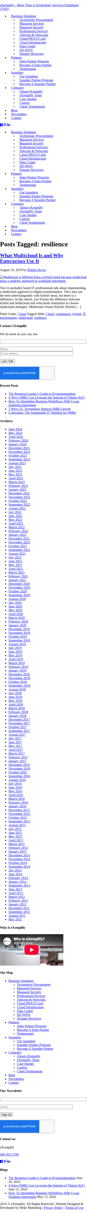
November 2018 (19, 678)
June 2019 (15, 651)
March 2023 (16, 482)
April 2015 (15, 840)
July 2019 (15, 648)
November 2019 (19, 633)
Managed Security (29, 992)
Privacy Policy (53, 1207)
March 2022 (16, 527)
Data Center (25, 1011)
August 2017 (17, 734)
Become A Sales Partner (33, 1030)
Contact (16, 234)
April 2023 (15, 478)
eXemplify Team (28, 1060)
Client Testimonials (32, 222)
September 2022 (19, 504)
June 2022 (15, 516)
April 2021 (15, 568)
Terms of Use (74, 1207)
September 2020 (19, 595)
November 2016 (19, 768)
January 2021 (17, 580)
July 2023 (15, 467)
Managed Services (29, 988)
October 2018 (17, 682)
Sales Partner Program (31, 1026)
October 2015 (17, 817)
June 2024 (15, 429)
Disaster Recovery (31, 170)
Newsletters (16, 1079)
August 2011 (17, 915)
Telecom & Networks (31, 999)
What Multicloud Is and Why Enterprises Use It (31, 258)
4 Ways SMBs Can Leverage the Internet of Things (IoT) (46, 397)
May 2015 (15, 836)
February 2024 (18, 440)
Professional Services (31, 996)
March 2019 (16, 663)
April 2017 (15, 749)
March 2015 (16, 844)
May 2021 (15, 565)
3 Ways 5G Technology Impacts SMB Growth (39, 409)
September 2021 (19, 550)
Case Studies (25, 1064)
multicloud (25, 317)
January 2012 (17, 904)
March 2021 (16, 572)
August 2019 (17, 644)
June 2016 (15, 787)
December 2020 (19, 584)
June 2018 (15, 697)
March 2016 (16, 798)
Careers (22, 1067)
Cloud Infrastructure (30, 1007)
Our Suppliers (26, 1041)
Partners (16, 173)
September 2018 (19, 685)
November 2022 (19, 497)
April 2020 (15, 614)
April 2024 (15, 436)
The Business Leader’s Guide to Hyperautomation (41, 394)
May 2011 (15, 919)
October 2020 (17, 591)
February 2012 (18, 900)
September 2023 (19, 459)
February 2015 (18, 848)
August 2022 (17, 508)
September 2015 (19, 821)
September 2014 (19, 866)
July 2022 (15, 512)
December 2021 (19, 538)
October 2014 (17, 863)
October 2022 (17, 501)
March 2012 (16, 897)
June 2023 (15, 470)
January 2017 (17, 761)
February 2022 (18, 531)
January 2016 (17, 806)
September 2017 (19, 731)
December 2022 (19, 493)
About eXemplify (28, 1056)
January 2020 (17, 625)
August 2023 (17, 463)
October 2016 (17, 772)
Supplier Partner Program (34, 1045)
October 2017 (17, 727)
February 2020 (18, 621)
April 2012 (15, 893)
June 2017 (15, 742)
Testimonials (27, 185)
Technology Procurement (33, 984)
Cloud (22, 314)
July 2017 (15, 738)
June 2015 (15, 832)
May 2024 (15, 433)
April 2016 (15, 795)
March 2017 (16, 753)
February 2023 (18, 486)
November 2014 (19, 859)
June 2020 (15, 606)
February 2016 (18, 802)
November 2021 (19, 542)
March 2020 (16, 617)
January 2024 (17, 444)
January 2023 (17, 489)
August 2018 (17, 689)
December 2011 (19, 908)
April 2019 (15, 659)
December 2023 (19, 448)
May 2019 (15, 655)
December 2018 (19, 674)
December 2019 (19, 629)
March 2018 (16, 708)
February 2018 (18, 712)
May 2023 (15, 474)
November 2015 (19, 814)
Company (15, 1052)
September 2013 (19, 885)
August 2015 (17, 825)
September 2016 (19, 776)
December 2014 (19, 855)
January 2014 (17, 881)
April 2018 (15, 704)
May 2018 (15, 700)
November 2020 (19, 587)
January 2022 (17, 535)
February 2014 (18, 878)
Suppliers (14, 1037)
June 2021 (15, 561)
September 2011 (19, 912)
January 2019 (17, 670)
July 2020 (15, 602)
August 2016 (17, 780)
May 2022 (15, 519)
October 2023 (17, 455)
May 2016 (15, 791)
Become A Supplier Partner (37, 200)
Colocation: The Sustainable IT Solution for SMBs (42, 412)
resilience (40, 317)
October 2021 (17, 546)
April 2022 (15, 523)
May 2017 (15, 746)
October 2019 (17, 636)
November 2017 (19, 723)
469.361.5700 (9, 1154)
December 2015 (19, 810)
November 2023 (19, 452)
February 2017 (18, 757)
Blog (11, 1075)
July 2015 (15, 829)
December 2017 (19, 719)
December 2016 (19, 765)
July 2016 (15, 783)
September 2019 (19, 640)
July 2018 (15, 693)
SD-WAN (23, 1014)
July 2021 (15, 557)
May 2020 (15, 610)
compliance (63, 314)
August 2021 (17, 553)
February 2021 (18, 576)
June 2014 (15, 874)
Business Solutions (21, 981)
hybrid (76, 314)
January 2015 (17, 851)
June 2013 (15, 889)
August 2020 (17, 599)
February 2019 (18, 667)
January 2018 (17, 716)
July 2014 (15, 870)
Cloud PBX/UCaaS (30, 1003)
